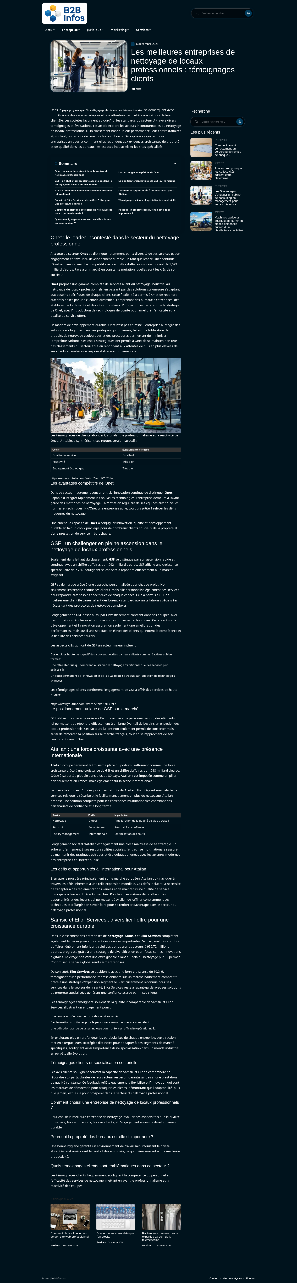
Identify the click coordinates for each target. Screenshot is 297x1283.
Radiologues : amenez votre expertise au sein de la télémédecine (160, 1237)
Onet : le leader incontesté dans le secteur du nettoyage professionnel (81, 173)
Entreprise (221, 139)
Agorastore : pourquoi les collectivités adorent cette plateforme (228, 173)
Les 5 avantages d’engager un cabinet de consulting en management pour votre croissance (228, 198)
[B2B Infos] (64, 13)
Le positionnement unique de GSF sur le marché (146, 180)
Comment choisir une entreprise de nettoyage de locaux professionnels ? (83, 211)
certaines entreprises (131, 110)
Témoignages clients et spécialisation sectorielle (147, 200)
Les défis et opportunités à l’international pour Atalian (145, 192)
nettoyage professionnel (104, 110)
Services (136, 89)
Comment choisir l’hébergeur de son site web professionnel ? (70, 1237)
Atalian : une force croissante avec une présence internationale (83, 192)
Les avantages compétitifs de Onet (139, 172)
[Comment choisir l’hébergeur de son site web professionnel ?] (70, 1217)
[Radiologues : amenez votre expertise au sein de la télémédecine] (161, 1217)
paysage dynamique (73, 110)
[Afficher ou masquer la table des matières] (127, 164)
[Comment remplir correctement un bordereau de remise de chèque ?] (201, 147)
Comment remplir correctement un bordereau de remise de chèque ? (228, 150)
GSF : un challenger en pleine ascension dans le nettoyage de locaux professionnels (83, 182)
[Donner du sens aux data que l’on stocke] (115, 1217)
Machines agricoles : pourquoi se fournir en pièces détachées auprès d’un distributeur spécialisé (229, 224)
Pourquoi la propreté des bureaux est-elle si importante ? (144, 211)
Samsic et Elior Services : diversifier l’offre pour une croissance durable (83, 202)
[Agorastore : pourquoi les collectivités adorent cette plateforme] (201, 170)
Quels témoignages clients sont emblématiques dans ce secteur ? (83, 221)
